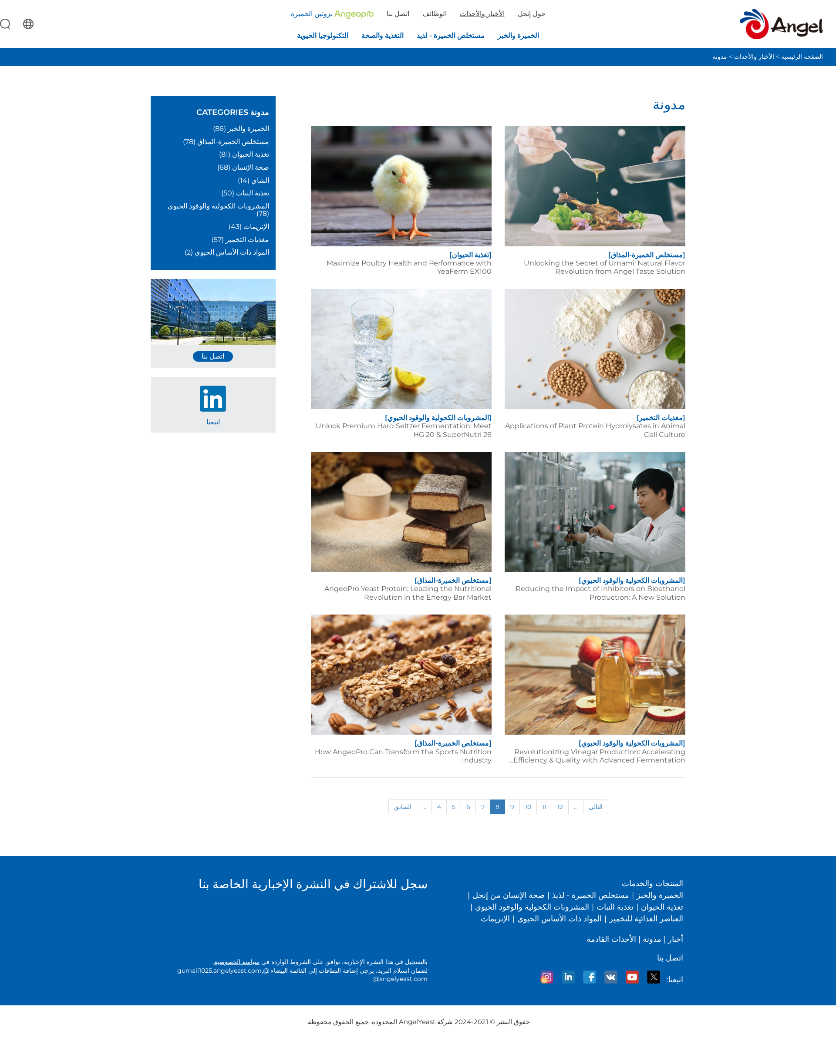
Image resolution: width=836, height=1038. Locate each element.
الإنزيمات (495, 919)
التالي (596, 807)
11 (544, 807)
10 (528, 807)
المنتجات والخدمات (652, 883)
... (424, 807)
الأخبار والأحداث (754, 56)
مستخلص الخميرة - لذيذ (590, 895)
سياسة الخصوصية (237, 962)
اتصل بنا (398, 14)
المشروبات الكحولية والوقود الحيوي (532, 907)
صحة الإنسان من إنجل (508, 895)
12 (560, 807)
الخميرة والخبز (660, 895)
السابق (402, 807)
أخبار (675, 939)
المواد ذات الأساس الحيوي (559, 919)
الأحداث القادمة (611, 939)
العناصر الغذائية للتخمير (646, 919)
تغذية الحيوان (662, 907)
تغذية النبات (615, 907)
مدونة (719, 56)
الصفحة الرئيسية (802, 56)
